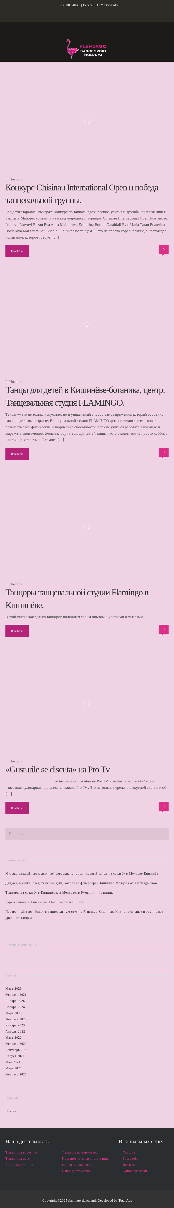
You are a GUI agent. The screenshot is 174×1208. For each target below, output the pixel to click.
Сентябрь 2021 (16, 1050)
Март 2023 (13, 1013)
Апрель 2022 (15, 1031)
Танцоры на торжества (80, 1152)
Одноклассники (135, 1171)
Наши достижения (76, 1171)
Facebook (130, 1158)
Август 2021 (15, 1056)
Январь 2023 (15, 1025)
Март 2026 (13, 988)
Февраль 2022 (16, 1043)
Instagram (130, 1164)
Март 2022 (13, 1037)
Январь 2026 (15, 1001)
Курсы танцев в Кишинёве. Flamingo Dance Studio (44, 902)
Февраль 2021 (16, 1074)
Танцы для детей (18, 1158)
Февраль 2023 (16, 1019)
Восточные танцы (19, 1164)
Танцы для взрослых (21, 1152)
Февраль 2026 (16, 994)
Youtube (129, 1152)
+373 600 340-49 (68, 5)
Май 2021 (12, 1062)
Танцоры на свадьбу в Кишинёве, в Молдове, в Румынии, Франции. (59, 892)
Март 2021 (13, 1068)
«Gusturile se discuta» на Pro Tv (57, 769)
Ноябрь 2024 (15, 1007)
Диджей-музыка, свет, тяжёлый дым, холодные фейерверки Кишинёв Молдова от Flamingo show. (81, 883)
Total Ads (125, 1200)
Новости (16, 179)
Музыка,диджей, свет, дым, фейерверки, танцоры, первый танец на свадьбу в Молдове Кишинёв (81, 873)
